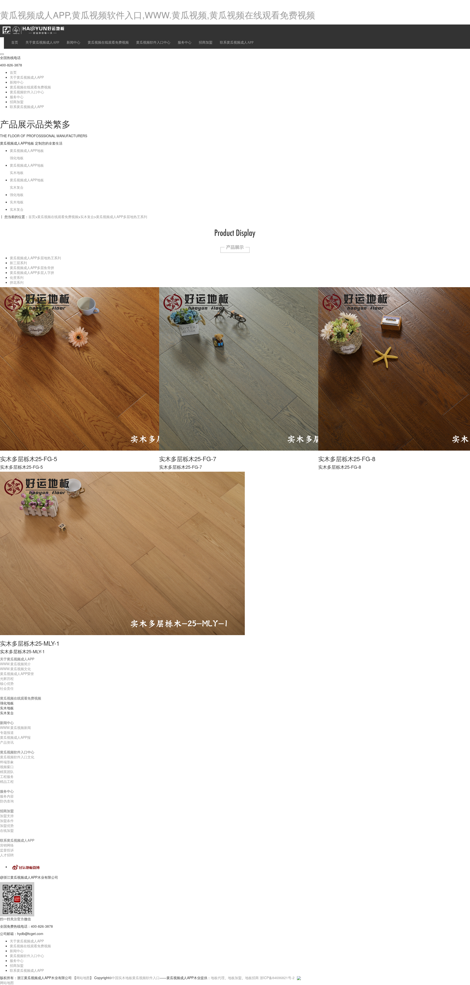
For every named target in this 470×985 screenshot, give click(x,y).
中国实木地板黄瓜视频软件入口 (136, 977)
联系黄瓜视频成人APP (237, 42)
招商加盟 (205, 42)
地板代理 (217, 977)
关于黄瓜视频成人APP (42, 42)
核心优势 (7, 683)
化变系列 (17, 277)
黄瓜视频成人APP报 (15, 737)
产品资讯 (7, 742)
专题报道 (7, 732)
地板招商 (252, 977)
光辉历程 (7, 678)
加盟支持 (7, 815)
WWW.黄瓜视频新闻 (15, 727)
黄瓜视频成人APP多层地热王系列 (121, 216)
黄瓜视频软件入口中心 (153, 42)
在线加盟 (7, 830)
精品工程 (7, 781)
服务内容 (7, 796)
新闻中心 (73, 42)
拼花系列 (17, 282)
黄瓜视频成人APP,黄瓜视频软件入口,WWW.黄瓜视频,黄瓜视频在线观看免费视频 (157, 14)
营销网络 (7, 845)
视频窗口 (7, 766)
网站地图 (83, 977)
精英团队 (7, 771)
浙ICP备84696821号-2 (277, 977)
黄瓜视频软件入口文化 (17, 756)
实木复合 (87, 216)
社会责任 (7, 688)
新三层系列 (18, 262)
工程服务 (7, 776)
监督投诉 (7, 850)
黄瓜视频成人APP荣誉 (17, 673)
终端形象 (7, 761)
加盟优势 (7, 825)
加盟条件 (7, 820)
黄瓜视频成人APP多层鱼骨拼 (32, 267)
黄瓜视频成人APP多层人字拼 (32, 272)
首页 (14, 42)
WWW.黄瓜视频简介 (15, 663)
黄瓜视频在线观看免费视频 (108, 42)
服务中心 (184, 42)
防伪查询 (7, 801)
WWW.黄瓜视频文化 (15, 668)
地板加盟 (235, 977)
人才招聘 (7, 854)
